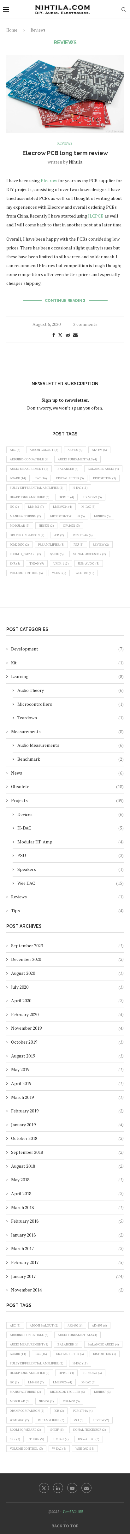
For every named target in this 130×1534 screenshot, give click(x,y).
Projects (67, 800)
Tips (67, 911)
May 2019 (20, 1069)
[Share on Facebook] (53, 335)
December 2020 (26, 959)
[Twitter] (44, 1488)
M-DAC (88, 507)
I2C (14, 507)
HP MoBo (92, 497)
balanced (68, 469)
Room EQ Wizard (25, 554)
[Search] (124, 9)
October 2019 (24, 1042)
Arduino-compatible (29, 459)
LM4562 (36, 507)
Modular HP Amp (70, 842)
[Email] (86, 1488)
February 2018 (24, 1221)
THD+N (36, 563)
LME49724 (62, 507)
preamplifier (51, 544)
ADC (15, 450)
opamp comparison (27, 535)
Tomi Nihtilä (72, 1511)
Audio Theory (70, 690)
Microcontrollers (70, 704)
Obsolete (67, 786)
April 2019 (21, 1083)
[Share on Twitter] (60, 335)
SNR (15, 563)
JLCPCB (96, 216)
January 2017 (23, 1276)
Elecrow (49, 180)
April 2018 (21, 1193)
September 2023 (27, 946)
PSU (79, 544)
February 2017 (24, 1262)
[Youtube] (72, 1488)
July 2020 (19, 987)
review (101, 544)
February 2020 (24, 1014)
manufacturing (25, 516)
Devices (70, 814)
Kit (67, 663)
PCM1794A (83, 535)
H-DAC (80, 488)
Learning (67, 676)
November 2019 (26, 1028)
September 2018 (27, 1152)
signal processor (89, 554)
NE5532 (46, 526)
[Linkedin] (58, 1488)
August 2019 (23, 1056)
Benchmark (70, 759)
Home (11, 30)
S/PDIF (57, 554)
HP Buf (66, 497)
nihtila (75, 162)
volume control (26, 573)
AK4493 (99, 450)
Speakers (70, 869)
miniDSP (102, 516)
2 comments (85, 324)
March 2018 (22, 1207)
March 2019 (22, 1097)
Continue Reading (65, 300)
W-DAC (59, 573)
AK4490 (75, 450)
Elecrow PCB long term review (65, 153)
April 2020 (21, 1001)
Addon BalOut (44, 450)
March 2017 (22, 1248)
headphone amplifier (30, 497)
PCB (59, 535)
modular (20, 526)
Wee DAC (84, 573)
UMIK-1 (61, 563)
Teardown (70, 718)
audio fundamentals (77, 459)
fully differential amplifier (36, 488)
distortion (104, 478)
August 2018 (23, 1166)
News (67, 773)
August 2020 (23, 973)
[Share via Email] (75, 335)
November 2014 (26, 1290)
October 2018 (24, 1138)
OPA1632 (71, 526)
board (18, 478)
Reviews (67, 897)
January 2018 (23, 1235)
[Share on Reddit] (68, 335)
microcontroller (67, 516)
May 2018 (20, 1180)
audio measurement (29, 469)
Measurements (67, 731)
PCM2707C (19, 544)
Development (67, 649)
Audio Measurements (70, 745)
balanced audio (103, 469)
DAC (41, 478)
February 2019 (24, 1111)
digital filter (70, 478)
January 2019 (23, 1125)
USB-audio (88, 563)
